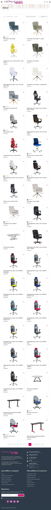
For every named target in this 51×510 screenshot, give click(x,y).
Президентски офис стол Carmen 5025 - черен (37, 248)
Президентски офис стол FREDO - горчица (13, 295)
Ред (27, 16)
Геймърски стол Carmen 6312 (11, 155)
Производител (9, 16)
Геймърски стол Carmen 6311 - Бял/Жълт (13, 61)
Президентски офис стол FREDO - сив (37, 342)
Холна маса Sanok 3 (32, 389)
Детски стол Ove (32, 412)
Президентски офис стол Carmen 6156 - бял (13, 85)
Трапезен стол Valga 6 (9, 223)
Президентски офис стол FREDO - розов (37, 318)
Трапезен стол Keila (9, 38)
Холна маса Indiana (8, 247)
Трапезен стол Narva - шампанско (37, 84)
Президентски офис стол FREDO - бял (37, 271)
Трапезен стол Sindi (33, 61)
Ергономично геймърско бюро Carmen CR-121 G (36, 436)
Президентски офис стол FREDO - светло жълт (13, 342)
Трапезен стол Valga (33, 201)
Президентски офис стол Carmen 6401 (13, 178)
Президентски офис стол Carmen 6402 (37, 132)
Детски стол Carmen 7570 (35, 155)
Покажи (42, 16)
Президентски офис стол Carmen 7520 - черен (37, 109)
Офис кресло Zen (8, 131)
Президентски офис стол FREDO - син (13, 366)
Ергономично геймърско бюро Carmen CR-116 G (12, 413)
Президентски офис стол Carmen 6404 (37, 178)
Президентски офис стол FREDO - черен (13, 389)
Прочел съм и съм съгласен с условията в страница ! (13, 499)
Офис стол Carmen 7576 (10, 201)
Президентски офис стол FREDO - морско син (13, 318)
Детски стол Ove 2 (9, 436)
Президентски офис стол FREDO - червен (37, 366)
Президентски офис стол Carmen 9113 (37, 224)
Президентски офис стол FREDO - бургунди (13, 271)
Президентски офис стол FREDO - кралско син (37, 295)
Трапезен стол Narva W (10, 108)
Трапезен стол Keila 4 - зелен (35, 38)
